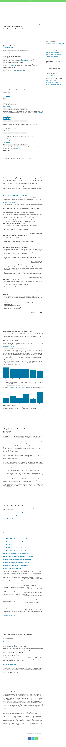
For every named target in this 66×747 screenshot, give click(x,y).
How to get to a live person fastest (52, 50)
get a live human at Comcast (24, 60)
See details (41, 112)
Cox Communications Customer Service (53, 84)
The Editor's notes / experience (52, 56)
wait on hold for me (24, 387)
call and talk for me (15, 387)
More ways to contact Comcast (52, 58)
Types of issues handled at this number (53, 54)
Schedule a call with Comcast (8, 346)
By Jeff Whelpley (9, 431)
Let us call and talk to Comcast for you (14, 186)
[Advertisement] (23, 80)
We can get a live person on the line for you (15, 195)
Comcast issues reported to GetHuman (10, 615)
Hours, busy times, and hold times (52, 52)
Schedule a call (25, 54)
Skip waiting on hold (17, 54)
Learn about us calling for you (8, 192)
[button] (65, 1)
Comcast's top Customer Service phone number (55, 43)
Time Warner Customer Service (52, 82)
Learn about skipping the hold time (9, 202)
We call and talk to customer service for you (54, 45)
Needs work (39, 733)
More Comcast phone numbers (52, 48)
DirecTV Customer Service (51, 80)
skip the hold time (18, 70)
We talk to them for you (7, 54)
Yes (35, 733)
